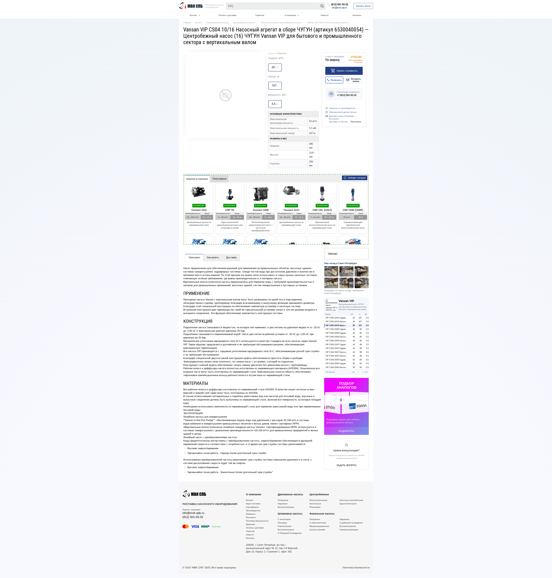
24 (354, 318)
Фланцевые (314, 507)
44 (354, 329)
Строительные (284, 526)
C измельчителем (317, 523)
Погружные (283, 500)
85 (361, 329)
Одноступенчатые (348, 503)
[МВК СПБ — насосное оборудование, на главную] (191, 6)
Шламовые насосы (290, 513)
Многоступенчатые (318, 500)
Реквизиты (251, 514)
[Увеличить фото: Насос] (225, 95)
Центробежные (319, 494)
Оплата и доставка (227, 15)
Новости (324, 15)
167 (360, 318)
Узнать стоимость (347, 70)
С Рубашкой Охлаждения (290, 533)
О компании (253, 494)
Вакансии (250, 524)
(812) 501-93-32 (339, 4)
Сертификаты (252, 507)
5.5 (367, 318)
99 (361, 344)
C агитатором (284, 519)
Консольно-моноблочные (351, 500)
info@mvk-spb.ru (339, 8)
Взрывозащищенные (319, 526)
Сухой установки (317, 529)
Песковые (282, 523)
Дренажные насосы (290, 494)
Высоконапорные (286, 507)
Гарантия (259, 15)
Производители (253, 510)
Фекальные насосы (322, 513)
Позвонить (336, 80)
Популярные (219, 178)
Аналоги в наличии (197, 179)
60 (361, 360)
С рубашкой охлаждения (351, 523)
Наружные (283, 503)
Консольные (315, 503)
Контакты (357, 15)
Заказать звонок (363, 6)
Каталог (249, 500)
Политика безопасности (257, 521)
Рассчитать (356, 122)
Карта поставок (253, 503)
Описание (194, 257)
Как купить (213, 257)
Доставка (231, 257)
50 (354, 360)
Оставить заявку (356, 80)
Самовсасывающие (349, 529)
